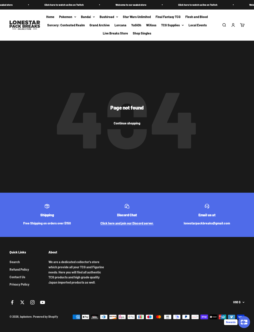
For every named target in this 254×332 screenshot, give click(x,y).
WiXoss (151, 25)
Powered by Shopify (45, 316)
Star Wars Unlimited (137, 17)
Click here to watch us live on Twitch (60, 4)
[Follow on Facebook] (12, 302)
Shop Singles (142, 33)
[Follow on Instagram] (32, 302)
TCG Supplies (170, 25)
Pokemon (65, 17)
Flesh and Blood (196, 17)
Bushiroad (107, 17)
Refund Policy (19, 269)
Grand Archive (99, 25)
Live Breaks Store (115, 33)
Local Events (198, 25)
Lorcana (120, 25)
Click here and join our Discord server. (127, 223)
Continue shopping (127, 123)
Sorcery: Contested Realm (66, 25)
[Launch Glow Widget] (244, 322)
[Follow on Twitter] (22, 302)
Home (50, 17)
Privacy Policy (19, 284)
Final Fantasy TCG (168, 17)
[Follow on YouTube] (42, 302)
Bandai (86, 17)
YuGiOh (136, 25)
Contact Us (17, 277)
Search (15, 262)
